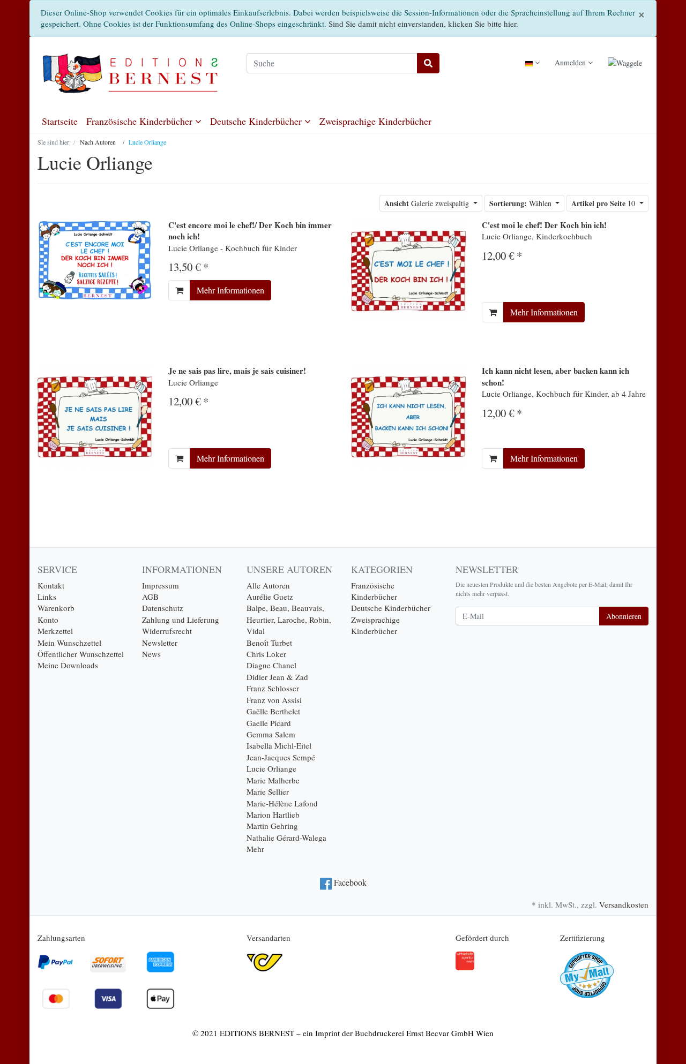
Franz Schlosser (273, 688)
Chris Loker (266, 653)
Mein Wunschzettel (69, 642)
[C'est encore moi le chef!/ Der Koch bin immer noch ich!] (95, 258)
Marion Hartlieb (273, 814)
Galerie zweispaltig (427, 203)
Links (47, 596)
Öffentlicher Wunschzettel (81, 653)
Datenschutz (162, 607)
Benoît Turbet (269, 642)
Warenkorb (56, 607)
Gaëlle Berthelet (273, 711)
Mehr (255, 848)
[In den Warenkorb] (179, 290)
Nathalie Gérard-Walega (286, 837)
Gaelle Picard (269, 723)
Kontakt (51, 585)
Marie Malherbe (273, 780)
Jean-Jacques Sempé (281, 757)
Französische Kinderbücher (140, 121)
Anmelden (571, 62)
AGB (150, 596)
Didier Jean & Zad (277, 676)
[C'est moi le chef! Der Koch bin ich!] (408, 270)
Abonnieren (624, 616)
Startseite (60, 121)
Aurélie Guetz (270, 596)
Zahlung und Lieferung (180, 619)
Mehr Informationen (230, 290)
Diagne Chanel (271, 665)
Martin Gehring (272, 825)
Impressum (160, 585)
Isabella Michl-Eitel (279, 745)
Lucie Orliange (271, 768)
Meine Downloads (68, 665)
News (151, 653)
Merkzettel (55, 630)
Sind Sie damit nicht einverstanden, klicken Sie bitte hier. (423, 23)
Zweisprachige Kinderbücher (375, 121)
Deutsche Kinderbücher (257, 121)
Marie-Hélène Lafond (282, 803)
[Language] (532, 62)
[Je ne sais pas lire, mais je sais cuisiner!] (95, 415)
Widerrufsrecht (167, 630)
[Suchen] (428, 63)
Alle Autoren (268, 585)
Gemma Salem (271, 734)
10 (604, 203)
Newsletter (159, 642)
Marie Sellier (268, 791)
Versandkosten (623, 904)
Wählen (521, 203)
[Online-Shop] (134, 73)
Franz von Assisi (274, 700)
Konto (48, 619)
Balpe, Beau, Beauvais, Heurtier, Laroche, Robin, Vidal (289, 619)
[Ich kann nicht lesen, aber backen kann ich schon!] (408, 415)
